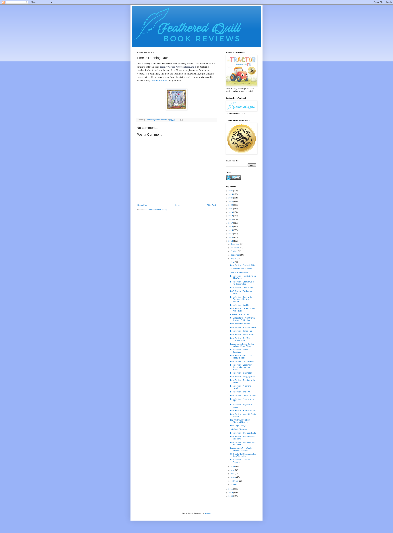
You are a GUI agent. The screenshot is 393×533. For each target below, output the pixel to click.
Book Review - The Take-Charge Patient (240, 339)
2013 (230, 237)
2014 (230, 234)
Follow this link (159, 80)
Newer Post (142, 205)
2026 (230, 191)
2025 (230, 194)
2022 (230, 205)
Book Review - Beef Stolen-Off (242, 411)
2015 (230, 230)
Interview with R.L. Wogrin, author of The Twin (241, 449)
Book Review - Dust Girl (240, 305)
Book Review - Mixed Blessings (239, 351)
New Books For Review (240, 324)
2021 (230, 209)
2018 (230, 219)
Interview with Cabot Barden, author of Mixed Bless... (242, 345)
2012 (230, 241)
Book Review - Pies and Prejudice (240, 461)
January (234, 484)
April (233, 474)
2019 (230, 216)
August (234, 258)
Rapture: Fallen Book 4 (239, 314)
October (234, 251)
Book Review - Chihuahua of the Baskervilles (242, 283)
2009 (230, 496)
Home (177, 205)
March (233, 477)
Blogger (207, 513)
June (233, 466)
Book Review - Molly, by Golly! (242, 377)
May (233, 470)
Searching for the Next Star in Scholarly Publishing (242, 319)
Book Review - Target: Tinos (242, 334)
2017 (230, 223)
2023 (230, 201)
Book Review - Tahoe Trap (241, 331)
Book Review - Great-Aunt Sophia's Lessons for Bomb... (241, 367)
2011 (230, 489)
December (235, 244)
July (232, 262)
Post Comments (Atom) (157, 210)
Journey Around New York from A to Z (178, 67)
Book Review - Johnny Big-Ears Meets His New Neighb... (241, 299)
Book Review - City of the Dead (243, 395)
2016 (230, 226)
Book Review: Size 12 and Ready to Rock (241, 357)
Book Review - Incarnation (241, 373)
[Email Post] (181, 120)
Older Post (211, 205)
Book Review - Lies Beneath (242, 361)
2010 (230, 493)
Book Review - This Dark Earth (243, 433)
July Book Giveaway (238, 429)
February (235, 481)
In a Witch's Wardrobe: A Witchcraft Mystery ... (240, 421)
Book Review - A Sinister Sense (243, 327)
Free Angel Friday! (237, 426)
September (235, 255)
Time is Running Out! (239, 272)
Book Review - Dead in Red (241, 288)
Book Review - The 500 (240, 392)
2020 (230, 212)
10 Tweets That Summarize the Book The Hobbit (243, 455)
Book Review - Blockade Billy (242, 265)
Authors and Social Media (241, 269)
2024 (230, 198)
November (235, 248)
